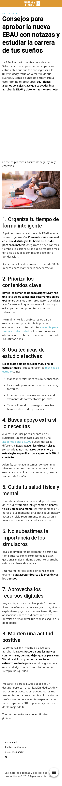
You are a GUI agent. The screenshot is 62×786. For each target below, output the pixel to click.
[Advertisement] (31, 126)
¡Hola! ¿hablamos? (15, 752)
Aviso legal (11, 742)
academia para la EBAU (16, 441)
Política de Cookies (15, 747)
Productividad (10, 13)
